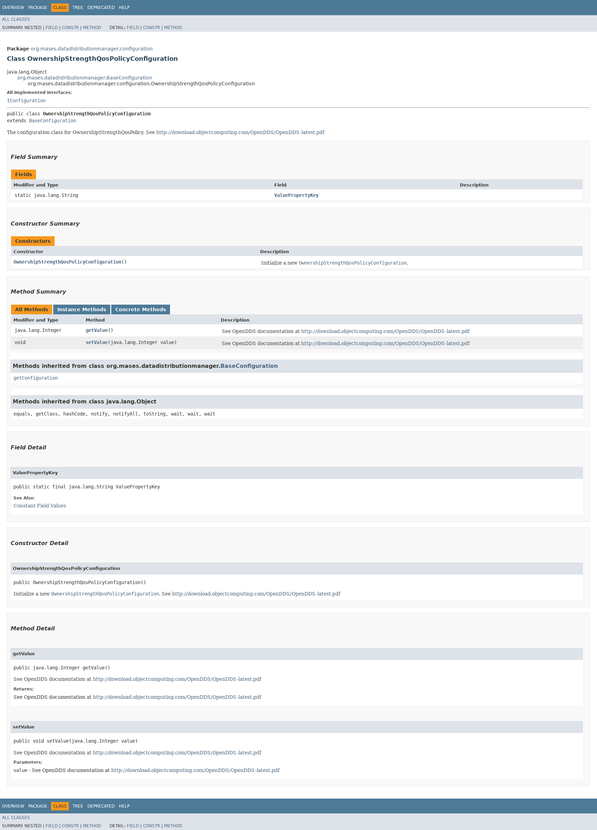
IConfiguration (26, 100)
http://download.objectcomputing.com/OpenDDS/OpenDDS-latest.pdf (240, 132)
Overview (13, 7)
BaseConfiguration (52, 120)
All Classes (16, 19)
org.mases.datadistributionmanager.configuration (92, 48)
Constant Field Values (39, 505)
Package (37, 7)
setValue (97, 342)
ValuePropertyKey (296, 195)
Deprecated (101, 7)
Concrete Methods (140, 309)
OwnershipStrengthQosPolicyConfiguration (67, 262)
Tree (78, 7)
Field (52, 27)
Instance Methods (81, 309)
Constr (70, 27)
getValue (97, 330)
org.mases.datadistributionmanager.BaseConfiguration (84, 77)
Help (124, 7)
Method (92, 27)
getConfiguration (35, 378)
